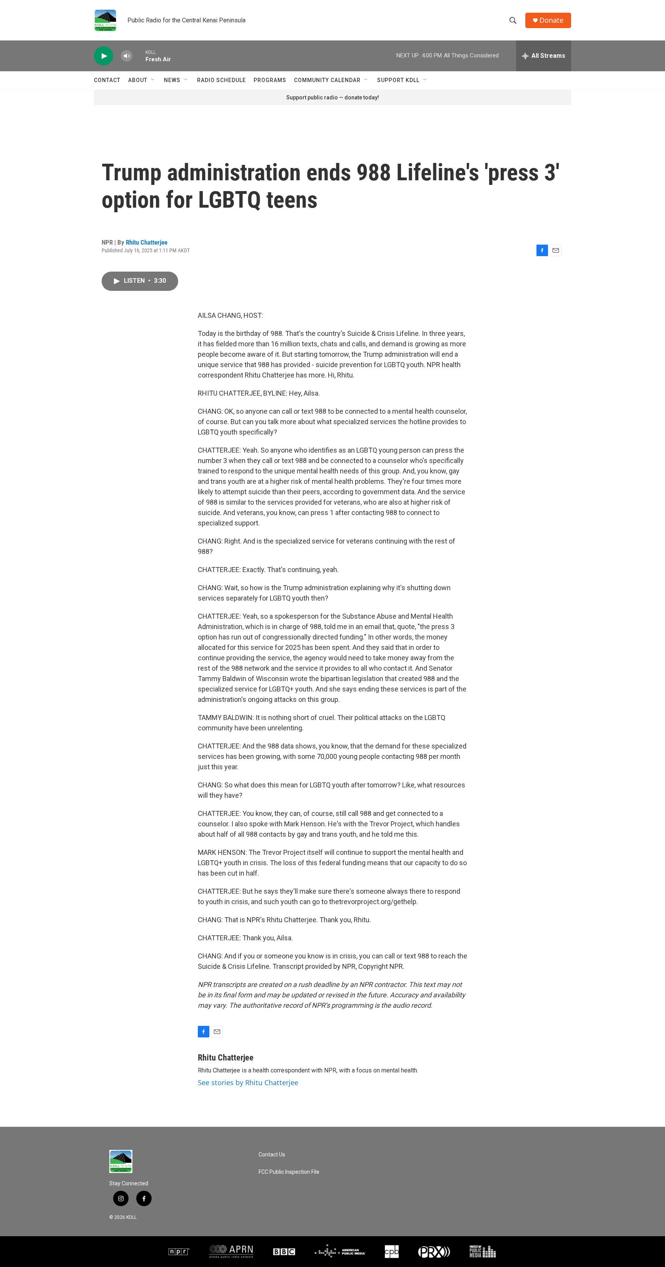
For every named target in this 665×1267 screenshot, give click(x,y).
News (172, 80)
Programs (270, 80)
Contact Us (272, 1155)
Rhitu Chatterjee (146, 242)
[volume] (126, 56)
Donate (551, 20)
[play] (103, 56)
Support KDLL (398, 80)
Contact (107, 80)
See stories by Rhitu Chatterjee (248, 1082)
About (137, 80)
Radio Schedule (221, 80)
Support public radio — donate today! (332, 97)
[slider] (139, 56)
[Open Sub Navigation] (153, 80)
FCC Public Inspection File (289, 1172)
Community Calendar (327, 80)
